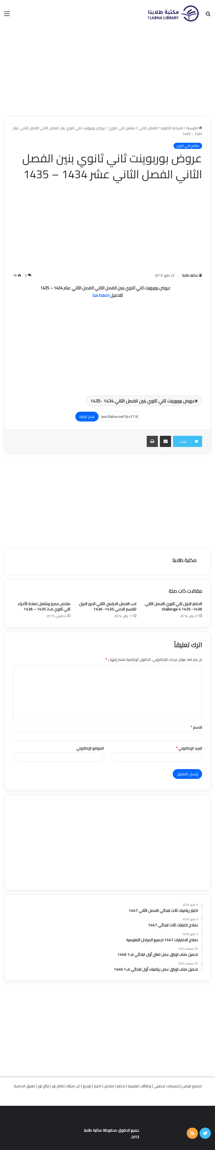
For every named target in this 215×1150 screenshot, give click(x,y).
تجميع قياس (192, 1086)
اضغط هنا (101, 295)
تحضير (120, 1086)
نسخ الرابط (87, 416)
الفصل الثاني (147, 128)
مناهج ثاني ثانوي (122, 128)
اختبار (97, 1086)
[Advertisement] (107, 71)
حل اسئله (73, 1086)
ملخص (109, 1086)
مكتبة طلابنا (190, 275)
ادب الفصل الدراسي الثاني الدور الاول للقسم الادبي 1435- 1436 (107, 606)
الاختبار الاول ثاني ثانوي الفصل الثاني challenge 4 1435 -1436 (173, 606)
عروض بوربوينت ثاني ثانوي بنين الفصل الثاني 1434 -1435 (142, 401)
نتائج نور (43, 1086)
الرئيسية (192, 128)
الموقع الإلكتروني (90, 748)
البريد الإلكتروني (189, 748)
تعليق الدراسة (24, 1086)
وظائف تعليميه (139, 1086)
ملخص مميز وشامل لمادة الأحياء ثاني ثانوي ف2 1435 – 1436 (44, 606)
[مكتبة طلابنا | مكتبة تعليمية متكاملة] (172, 13)
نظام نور (58, 1086)
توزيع (87, 1086)
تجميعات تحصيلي (167, 1086)
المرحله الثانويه (171, 128)
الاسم (196, 727)
